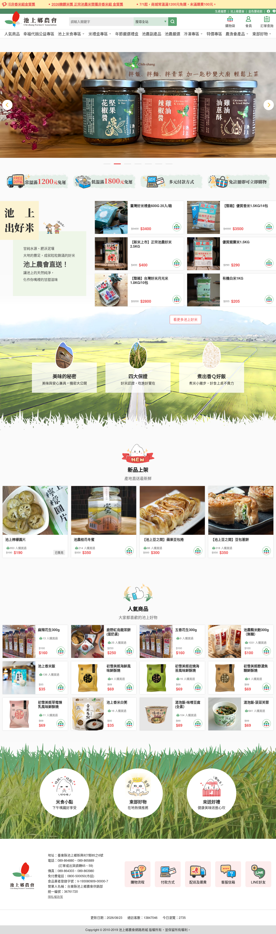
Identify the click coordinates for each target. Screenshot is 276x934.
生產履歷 (220, 11)
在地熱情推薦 (138, 804)
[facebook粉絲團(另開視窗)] (268, 11)
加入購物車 (176, 227)
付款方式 (168, 882)
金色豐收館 (255, 11)
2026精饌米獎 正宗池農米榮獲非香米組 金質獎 (68, 4)
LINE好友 (258, 882)
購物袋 (230, 26)
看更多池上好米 (185, 319)
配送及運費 (198, 882)
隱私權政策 (55, 896)
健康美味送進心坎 (211, 804)
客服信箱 (228, 882)
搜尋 (172, 21)
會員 (248, 26)
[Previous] (7, 105)
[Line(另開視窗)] (274, 11)
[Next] (268, 105)
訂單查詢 (266, 26)
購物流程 (137, 882)
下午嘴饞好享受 (64, 804)
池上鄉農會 (237, 11)
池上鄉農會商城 (40, 22)
